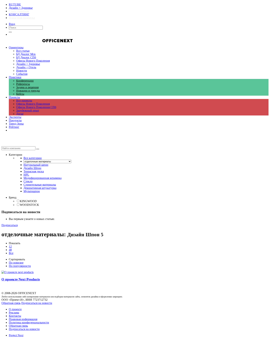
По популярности (20, 265)
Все (11, 253)
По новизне (16, 262)
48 (10, 249)
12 (10, 246)
